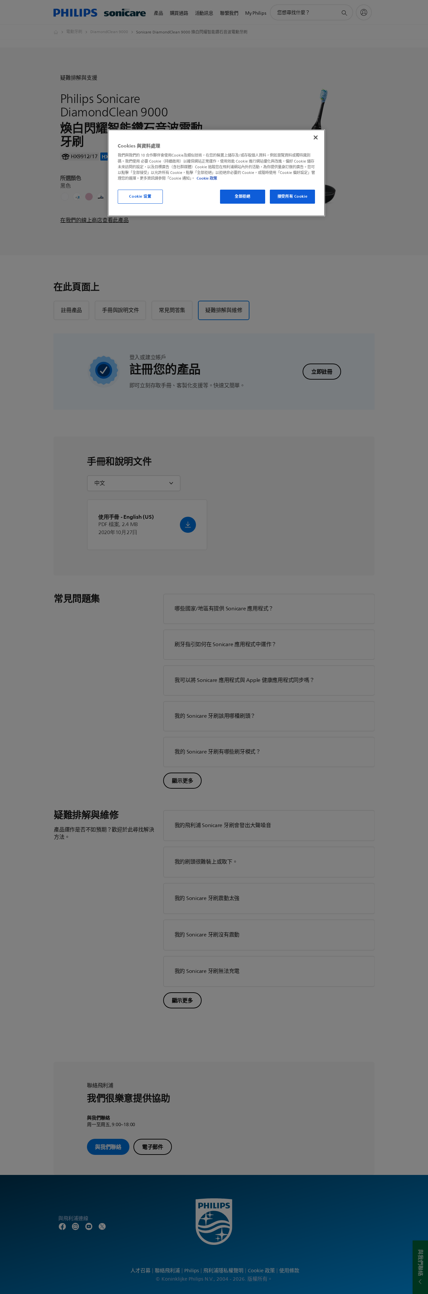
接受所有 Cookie (292, 196)
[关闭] (315, 137)
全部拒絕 (242, 196)
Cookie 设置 (140, 196)
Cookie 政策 (207, 178)
